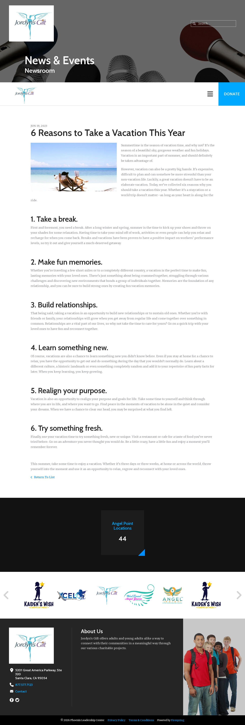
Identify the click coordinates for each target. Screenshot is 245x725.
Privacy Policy (116, 720)
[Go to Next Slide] (238, 595)
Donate (232, 94)
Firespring (177, 720)
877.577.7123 (24, 685)
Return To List (44, 477)
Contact (21, 691)
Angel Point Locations (122, 526)
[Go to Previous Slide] (6, 595)
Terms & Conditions (141, 720)
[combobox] (213, 23)
